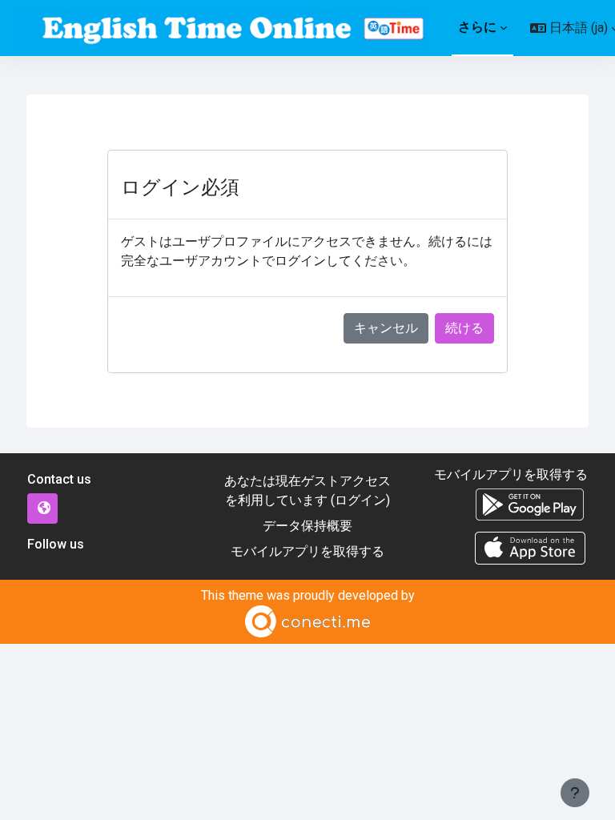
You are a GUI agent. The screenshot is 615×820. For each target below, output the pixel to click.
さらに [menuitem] (477, 26)
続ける (464, 328)
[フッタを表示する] (575, 792)
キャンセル (386, 328)
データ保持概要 (307, 525)
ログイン (360, 500)
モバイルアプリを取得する (307, 551)
